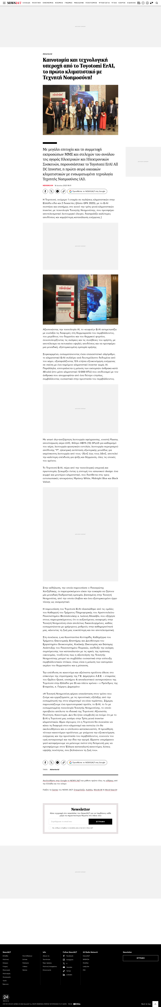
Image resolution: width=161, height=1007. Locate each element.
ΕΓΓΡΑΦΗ (141, 958)
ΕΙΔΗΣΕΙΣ (131, 3)
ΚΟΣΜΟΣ (59, 3)
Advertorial (47, 54)
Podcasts (26, 963)
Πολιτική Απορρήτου (50, 966)
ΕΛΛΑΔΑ (26, 3)
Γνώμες (5, 966)
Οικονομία (6, 970)
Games (55, 790)
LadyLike (86, 966)
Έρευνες (6, 984)
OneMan (86, 963)
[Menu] (4, 3)
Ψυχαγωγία (6, 977)
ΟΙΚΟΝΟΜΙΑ (48, 3)
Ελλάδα (5, 956)
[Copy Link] (63, 191)
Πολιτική (6, 959)
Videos (25, 966)
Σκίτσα (25, 959)
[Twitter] (51, 191)
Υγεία (4, 980)
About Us (46, 956)
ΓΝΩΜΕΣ (68, 3)
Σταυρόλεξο (79, 790)
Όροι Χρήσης (47, 963)
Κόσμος (5, 963)
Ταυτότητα (46, 959)
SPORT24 (86, 959)
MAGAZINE (79, 3)
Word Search (111, 790)
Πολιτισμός (6, 973)
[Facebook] (45, 191)
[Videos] (143, 2)
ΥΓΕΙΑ (114, 3)
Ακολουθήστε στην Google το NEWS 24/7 (61, 781)
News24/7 (86, 956)
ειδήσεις (110, 781)
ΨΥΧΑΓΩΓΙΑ (104, 3)
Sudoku (89, 790)
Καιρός (122, 3)
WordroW (98, 790)
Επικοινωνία (47, 970)
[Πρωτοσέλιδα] (138, 2)
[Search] (156, 2)
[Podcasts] (147, 2)
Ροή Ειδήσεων (27, 956)
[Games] (151, 2)
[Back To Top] (155, 1004)
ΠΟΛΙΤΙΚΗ (36, 3)
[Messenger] (57, 191)
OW (84, 970)
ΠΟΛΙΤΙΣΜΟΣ (91, 3)
